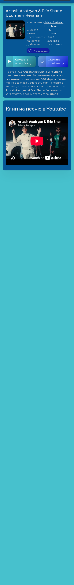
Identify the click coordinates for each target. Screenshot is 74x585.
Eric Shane (50, 25)
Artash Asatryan (53, 22)
